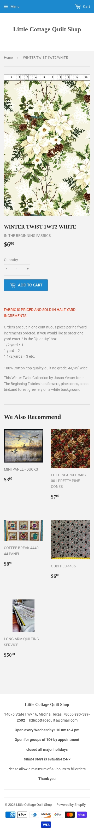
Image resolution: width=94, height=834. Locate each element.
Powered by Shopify (71, 805)
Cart (86, 6)
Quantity (11, 260)
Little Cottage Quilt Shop (47, 29)
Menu (15, 6)
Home (8, 57)
